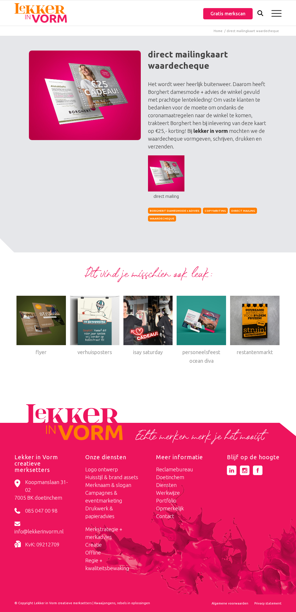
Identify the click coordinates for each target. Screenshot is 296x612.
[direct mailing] (85, 95)
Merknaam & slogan (108, 485)
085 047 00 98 (41, 511)
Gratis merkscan (227, 13)
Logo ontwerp (101, 469)
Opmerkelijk (170, 508)
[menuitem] (260, 13)
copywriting (215, 210)
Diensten (166, 485)
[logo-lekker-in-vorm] (40, 13)
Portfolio (166, 500)
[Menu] (275, 13)
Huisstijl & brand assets (111, 477)
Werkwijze (168, 493)
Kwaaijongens (104, 603)
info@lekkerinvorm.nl (39, 531)
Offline (93, 552)
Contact (165, 516)
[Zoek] (260, 14)
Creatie (93, 545)
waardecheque (162, 218)
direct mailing (243, 210)
